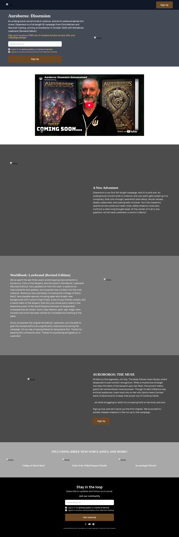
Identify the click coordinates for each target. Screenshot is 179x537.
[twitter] (85, 524)
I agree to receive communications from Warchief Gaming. (34, 52)
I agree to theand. (32, 49)
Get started (89, 517)
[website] (93, 524)
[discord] (89, 524)
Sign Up (164, 4)
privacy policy (28, 49)
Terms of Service (111, 528)
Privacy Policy (102, 528)
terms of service (45, 49)
